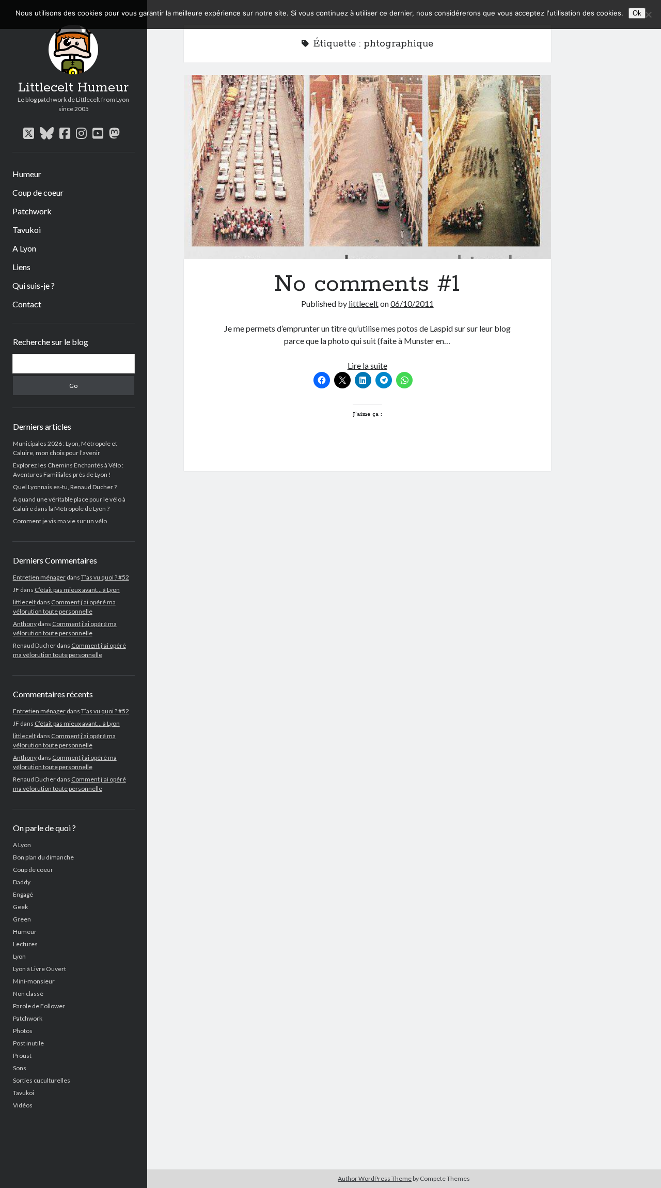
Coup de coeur (38, 192)
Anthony (25, 624)
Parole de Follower (39, 1006)
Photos (23, 1031)
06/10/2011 (412, 303)
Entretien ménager (39, 577)
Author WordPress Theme (375, 1178)
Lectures (25, 944)
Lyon (19, 956)
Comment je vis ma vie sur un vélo (60, 521)
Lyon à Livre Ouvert (39, 969)
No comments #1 (367, 167)
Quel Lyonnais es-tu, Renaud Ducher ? (65, 487)
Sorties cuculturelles (41, 1080)
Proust (22, 1055)
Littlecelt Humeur (73, 88)
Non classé (28, 993)
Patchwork (32, 211)
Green (22, 919)
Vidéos (23, 1105)
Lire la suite (367, 365)
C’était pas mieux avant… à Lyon (77, 589)
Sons (19, 1068)
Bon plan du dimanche (43, 857)
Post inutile (28, 1043)
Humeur (26, 174)
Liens (21, 267)
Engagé (23, 894)
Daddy (21, 882)
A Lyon (24, 248)
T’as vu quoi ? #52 (105, 577)
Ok (637, 13)
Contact (26, 304)
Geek (20, 907)
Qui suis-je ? (33, 285)
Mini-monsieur (34, 981)
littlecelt (24, 602)
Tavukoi (26, 230)
